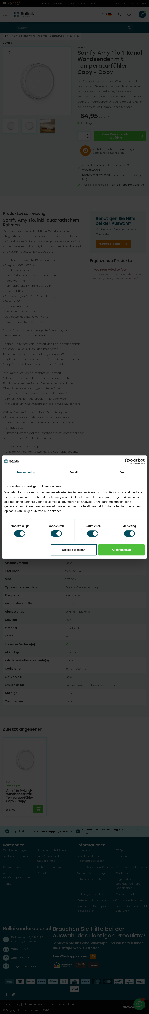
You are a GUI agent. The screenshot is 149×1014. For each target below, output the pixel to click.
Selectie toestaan (73, 549)
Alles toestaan (121, 549)
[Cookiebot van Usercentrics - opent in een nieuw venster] (128, 461)
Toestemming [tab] (26, 472)
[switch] (56, 533)
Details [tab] (74, 472)
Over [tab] (123, 472)
